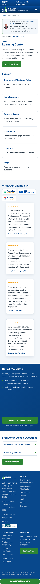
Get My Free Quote (13, 462)
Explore (16, 36)
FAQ (22, 36)
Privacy (13, 574)
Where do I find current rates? (17, 444)
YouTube (5, 521)
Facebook (12, 514)
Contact (23, 506)
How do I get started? (13, 453)
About (22, 502)
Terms (19, 574)
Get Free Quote (29, 551)
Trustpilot (5, 518)
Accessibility (27, 574)
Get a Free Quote (12, 64)
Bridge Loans (7, 558)
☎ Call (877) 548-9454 (20, 581)
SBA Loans (6, 562)
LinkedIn (5, 514)
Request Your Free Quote (20, 420)
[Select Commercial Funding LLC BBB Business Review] (9, 527)
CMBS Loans (7, 555)
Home (4, 15)
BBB (10, 518)
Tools (22, 499)
